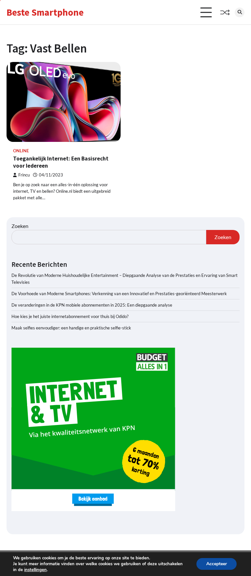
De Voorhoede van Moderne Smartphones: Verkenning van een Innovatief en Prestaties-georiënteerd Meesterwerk (119, 293)
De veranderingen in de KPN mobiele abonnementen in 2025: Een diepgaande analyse (91, 305)
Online (21, 150)
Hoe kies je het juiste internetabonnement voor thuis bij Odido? (69, 316)
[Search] (239, 12)
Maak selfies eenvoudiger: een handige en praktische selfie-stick (71, 327)
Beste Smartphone (45, 12)
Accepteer (216, 564)
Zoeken (19, 226)
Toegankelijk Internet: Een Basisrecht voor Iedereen (61, 162)
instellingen (35, 570)
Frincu (24, 175)
